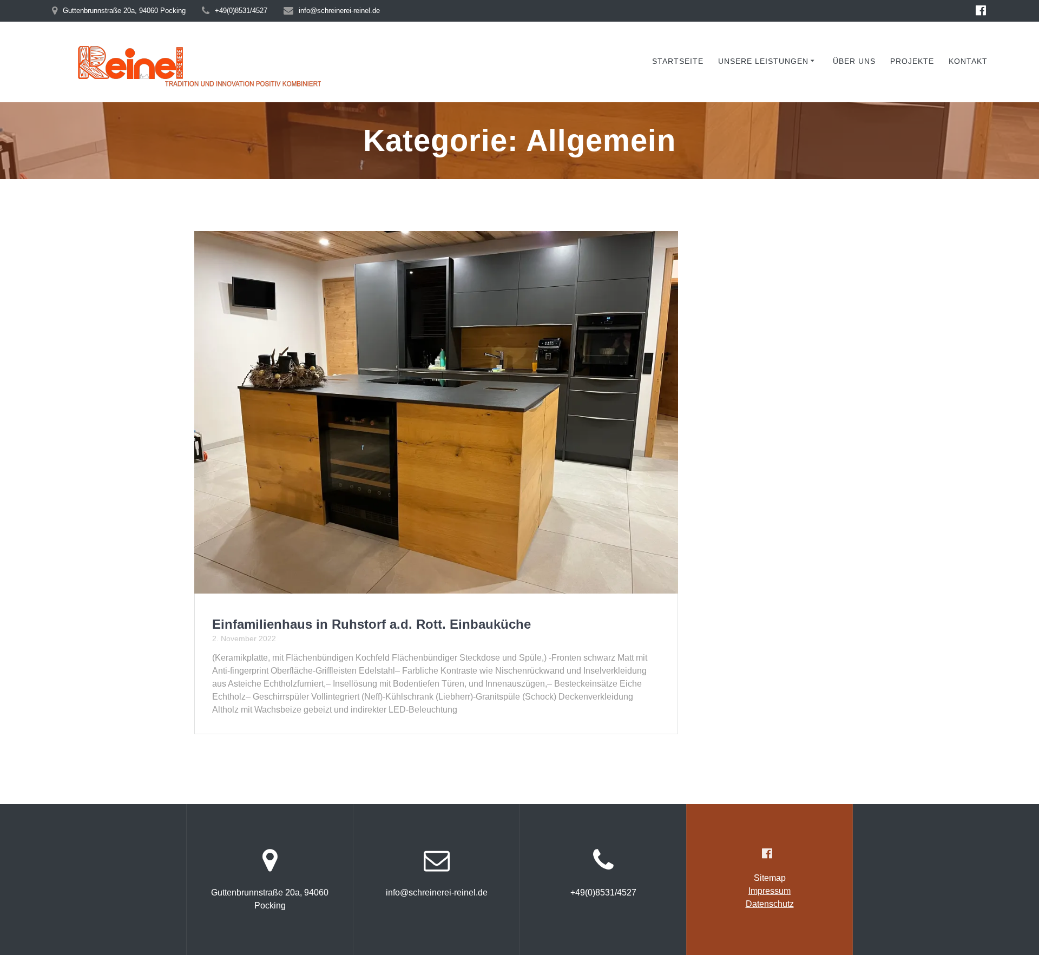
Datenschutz (770, 903)
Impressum (769, 890)
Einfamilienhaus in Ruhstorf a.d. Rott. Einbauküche (371, 624)
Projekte (912, 61)
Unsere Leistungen (763, 61)
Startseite (677, 61)
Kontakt (968, 61)
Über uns (854, 61)
